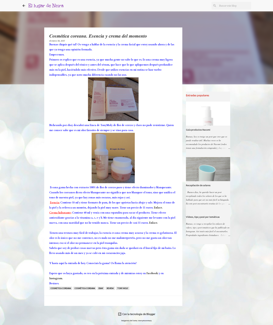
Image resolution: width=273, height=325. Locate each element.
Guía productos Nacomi (198, 130)
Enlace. (158, 207)
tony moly (122, 288)
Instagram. (56, 278)
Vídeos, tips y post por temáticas (203, 217)
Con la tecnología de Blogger (138, 314)
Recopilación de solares (198, 185)
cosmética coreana (85, 288)
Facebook (152, 273)
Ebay (101, 288)
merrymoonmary (145, 321)
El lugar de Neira (46, 6)
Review (110, 288)
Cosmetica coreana (61, 288)
